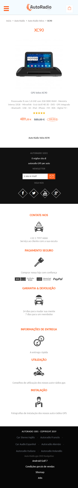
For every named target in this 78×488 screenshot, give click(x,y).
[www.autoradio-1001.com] (39, 7)
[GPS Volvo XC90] (39, 64)
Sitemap (40, 472)
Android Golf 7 (40, 461)
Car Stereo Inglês (26, 437)
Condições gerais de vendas (40, 466)
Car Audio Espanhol (26, 444)
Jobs (40, 478)
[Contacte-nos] (39, 226)
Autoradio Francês (50, 437)
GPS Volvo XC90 (39, 93)
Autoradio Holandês (51, 451)
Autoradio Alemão (51, 444)
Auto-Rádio (19, 21)
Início (8, 21)
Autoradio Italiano (25, 451)
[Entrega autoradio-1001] (39, 340)
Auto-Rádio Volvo (36, 21)
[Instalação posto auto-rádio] (39, 401)
